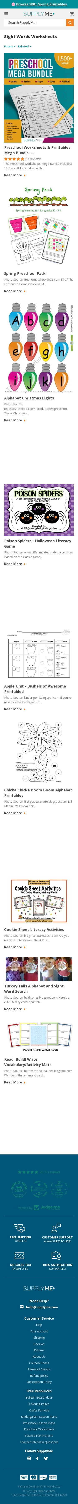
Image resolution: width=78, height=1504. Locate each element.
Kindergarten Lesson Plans (39, 1417)
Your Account (39, 1331)
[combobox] (35, 22)
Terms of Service (39, 1369)
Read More (13, 175)
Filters (9, 46)
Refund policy (39, 1376)
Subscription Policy (39, 1382)
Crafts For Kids (39, 1410)
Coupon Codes (39, 1363)
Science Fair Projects (39, 1436)
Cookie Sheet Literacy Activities (34, 929)
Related (23, 46)
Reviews (39, 1344)
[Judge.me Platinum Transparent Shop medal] (39, 1189)
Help (39, 1325)
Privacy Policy (52, 1486)
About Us (39, 1357)
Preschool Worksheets (39, 1429)
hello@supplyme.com (42, 1307)
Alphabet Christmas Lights (29, 398)
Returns (39, 1350)
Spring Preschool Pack (25, 273)
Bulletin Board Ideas (39, 1397)
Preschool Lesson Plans (39, 1423)
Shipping (39, 1337)
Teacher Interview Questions (39, 1442)
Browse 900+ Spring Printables (41, 4)
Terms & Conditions (29, 1486)
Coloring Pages (39, 1404)
